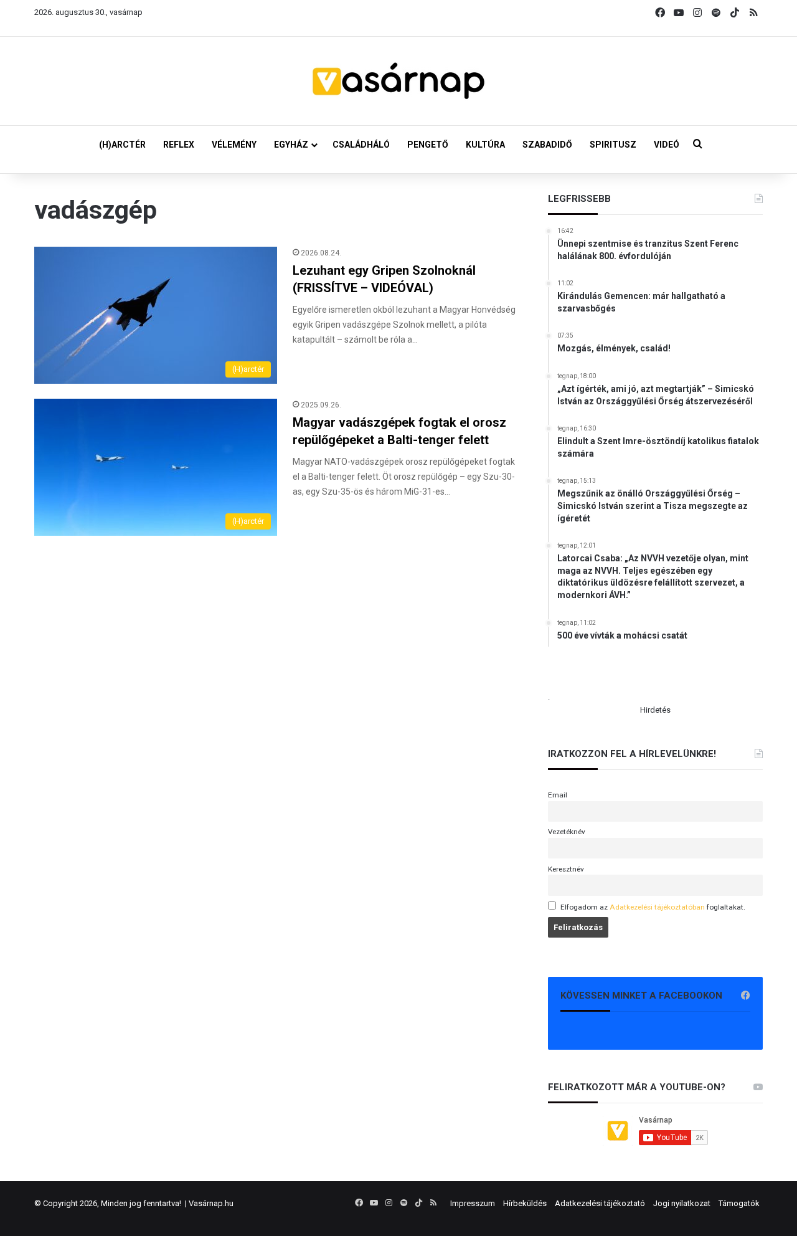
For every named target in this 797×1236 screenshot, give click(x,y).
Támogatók (739, 1203)
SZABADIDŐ (547, 145)
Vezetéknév (566, 831)
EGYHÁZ (291, 145)
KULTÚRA (485, 145)
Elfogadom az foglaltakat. (652, 907)
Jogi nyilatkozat (681, 1203)
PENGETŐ (427, 145)
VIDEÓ (666, 145)
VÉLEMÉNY (234, 145)
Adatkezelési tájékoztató (600, 1203)
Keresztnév (566, 869)
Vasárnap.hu (211, 1203)
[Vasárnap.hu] (398, 81)
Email (557, 795)
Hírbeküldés (525, 1203)
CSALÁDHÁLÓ (361, 145)
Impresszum (472, 1203)
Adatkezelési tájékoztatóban (657, 907)
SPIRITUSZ (613, 145)
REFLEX (178, 145)
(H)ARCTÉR (122, 145)
